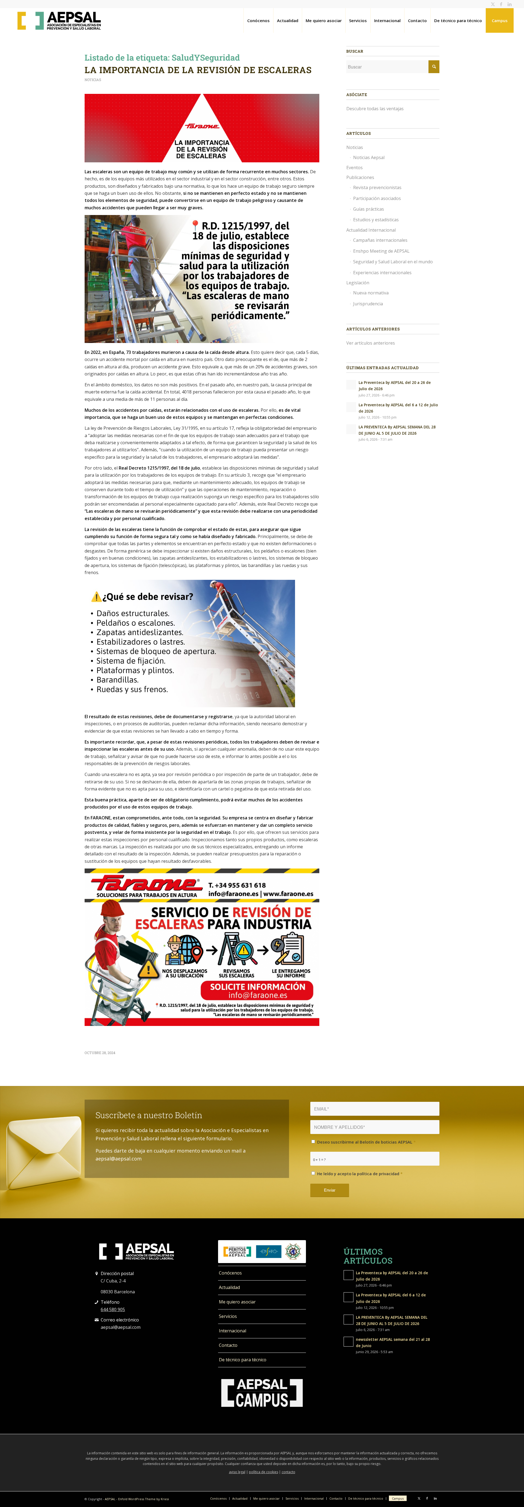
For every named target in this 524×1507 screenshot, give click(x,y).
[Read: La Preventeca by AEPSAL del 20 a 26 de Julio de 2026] (351, 385)
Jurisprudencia (368, 304)
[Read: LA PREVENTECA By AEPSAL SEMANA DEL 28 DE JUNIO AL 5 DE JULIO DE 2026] (351, 429)
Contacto (228, 1345)
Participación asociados (377, 198)
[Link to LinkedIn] (509, 4)
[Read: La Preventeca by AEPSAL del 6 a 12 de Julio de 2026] (351, 407)
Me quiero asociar (237, 1302)
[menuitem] (258, 20)
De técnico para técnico (242, 1360)
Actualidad (229, 1287)
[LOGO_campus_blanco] (262, 1393)
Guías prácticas (368, 209)
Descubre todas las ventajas (375, 109)
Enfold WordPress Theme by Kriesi (143, 1499)
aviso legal (237, 1472)
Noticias (93, 79)
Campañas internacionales (380, 240)
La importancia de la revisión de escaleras (198, 70)
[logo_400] (59, 20)
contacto (288, 1472)
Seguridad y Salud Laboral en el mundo (393, 262)
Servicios (228, 1316)
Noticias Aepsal (369, 157)
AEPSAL (110, 1499)
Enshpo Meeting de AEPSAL (381, 251)
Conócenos (230, 1273)
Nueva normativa (371, 293)
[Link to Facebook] (501, 4)
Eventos (354, 168)
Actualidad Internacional (371, 230)
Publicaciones (360, 177)
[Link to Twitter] (493, 4)
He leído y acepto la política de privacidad (360, 1173)
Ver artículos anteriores (370, 343)
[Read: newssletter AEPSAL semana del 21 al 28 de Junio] (348, 1342)
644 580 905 (113, 1309)
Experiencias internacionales (382, 273)
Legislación (357, 283)
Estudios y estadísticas (376, 220)
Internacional (232, 1331)
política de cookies (263, 1472)
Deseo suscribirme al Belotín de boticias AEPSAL (366, 1142)
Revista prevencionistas (377, 187)
